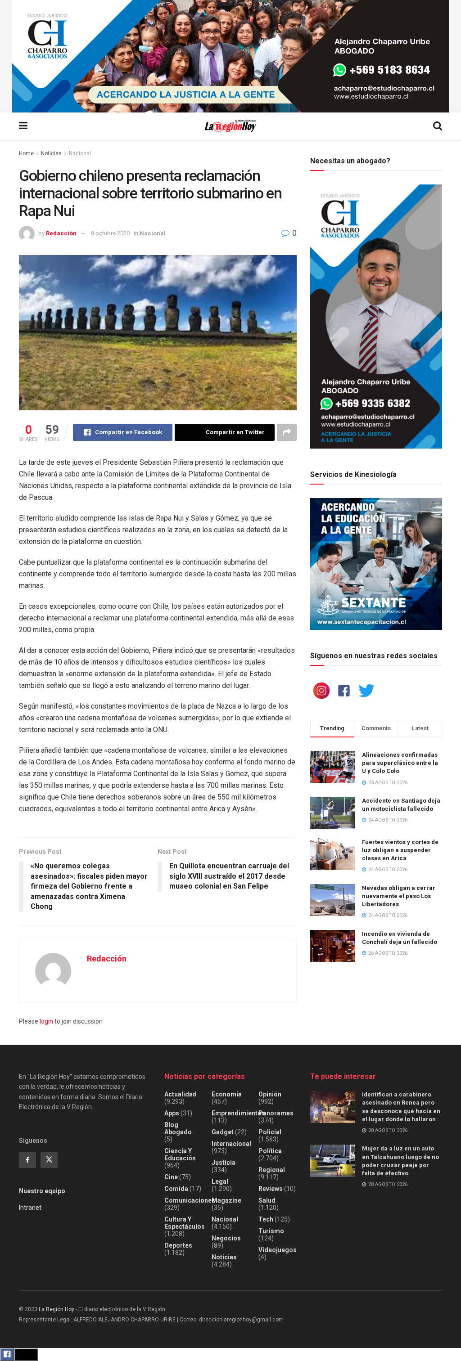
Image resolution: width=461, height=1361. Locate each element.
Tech (265, 1219)
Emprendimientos (238, 1113)
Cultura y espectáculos (184, 1223)
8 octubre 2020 (110, 233)
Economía (227, 1094)
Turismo (271, 1231)
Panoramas (276, 1113)
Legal (220, 1181)
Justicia (223, 1162)
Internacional (231, 1143)
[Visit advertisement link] (230, 56)
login (46, 1021)
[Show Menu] (23, 125)
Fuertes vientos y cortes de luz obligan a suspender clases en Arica (400, 850)
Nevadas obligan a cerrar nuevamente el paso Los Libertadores (398, 896)
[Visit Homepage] (230, 126)
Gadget (223, 1132)
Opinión (269, 1094)
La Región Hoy (56, 1309)
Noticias (51, 153)
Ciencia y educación (180, 1154)
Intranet (30, 1207)
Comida (176, 1188)
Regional (271, 1169)
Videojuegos (277, 1249)
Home (26, 153)
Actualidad (180, 1094)
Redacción (61, 233)
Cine (171, 1177)
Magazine (226, 1200)
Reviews (270, 1188)
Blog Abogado (178, 1128)
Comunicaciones (189, 1200)
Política (270, 1150)
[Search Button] (437, 125)
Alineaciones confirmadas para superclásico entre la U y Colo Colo (400, 762)
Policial (269, 1132)
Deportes (178, 1245)
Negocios (226, 1238)
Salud (267, 1200)
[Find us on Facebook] (27, 1160)
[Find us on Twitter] (49, 1160)
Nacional (80, 153)
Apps (171, 1113)
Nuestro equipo (42, 1191)
